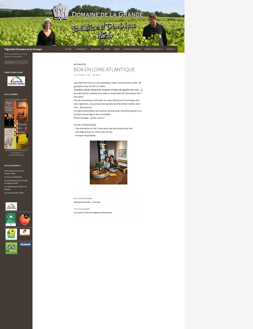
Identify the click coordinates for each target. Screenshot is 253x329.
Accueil (68, 49)
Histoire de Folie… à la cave (87, 200)
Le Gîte (107, 49)
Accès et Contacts (153, 49)
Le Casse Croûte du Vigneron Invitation (93, 211)
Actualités (95, 49)
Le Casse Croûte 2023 (13, 177)
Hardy (97, 75)
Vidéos (116, 49)
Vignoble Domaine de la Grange (23, 49)
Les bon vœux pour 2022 (13, 193)
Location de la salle (132, 49)
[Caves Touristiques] (16, 81)
